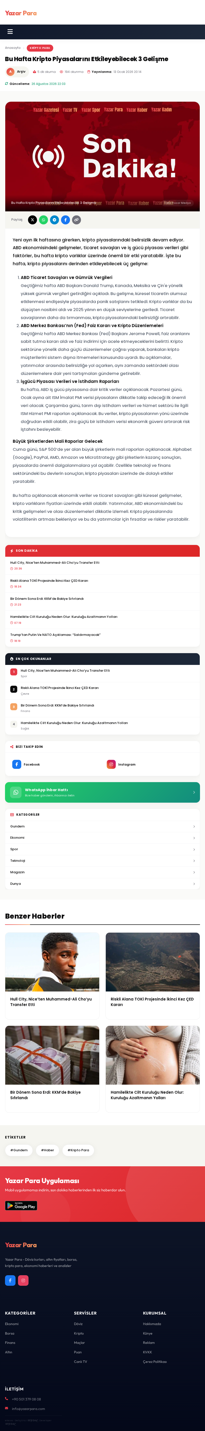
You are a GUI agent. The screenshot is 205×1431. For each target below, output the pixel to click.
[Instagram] (23, 1280)
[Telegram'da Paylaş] (54, 219)
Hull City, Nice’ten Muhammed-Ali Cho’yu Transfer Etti (54, 562)
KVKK (147, 1352)
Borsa (9, 1333)
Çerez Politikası (155, 1361)
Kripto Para (40, 48)
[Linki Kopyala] (76, 219)
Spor (14, 849)
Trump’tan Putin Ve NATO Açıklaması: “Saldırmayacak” (55, 634)
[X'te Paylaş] (32, 219)
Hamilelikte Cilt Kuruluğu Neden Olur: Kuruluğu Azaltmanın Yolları (64, 616)
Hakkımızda (152, 1324)
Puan (78, 1352)
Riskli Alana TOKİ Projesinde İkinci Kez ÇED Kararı (49, 580)
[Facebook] (10, 1280)
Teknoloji (17, 860)
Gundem (17, 826)
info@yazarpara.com (28, 1408)
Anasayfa (12, 47)
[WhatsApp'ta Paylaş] (43, 219)
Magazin (17, 872)
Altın (8, 1352)
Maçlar (79, 1342)
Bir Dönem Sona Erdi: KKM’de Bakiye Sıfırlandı (47, 598)
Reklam (149, 1342)
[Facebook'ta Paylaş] (65, 219)
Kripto (79, 1333)
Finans (10, 1342)
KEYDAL (32, 1420)
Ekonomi (17, 837)
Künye (147, 1333)
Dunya (15, 883)
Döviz (78, 1324)
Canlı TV (80, 1361)
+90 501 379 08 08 (26, 1399)
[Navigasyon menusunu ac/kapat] (10, 32)
